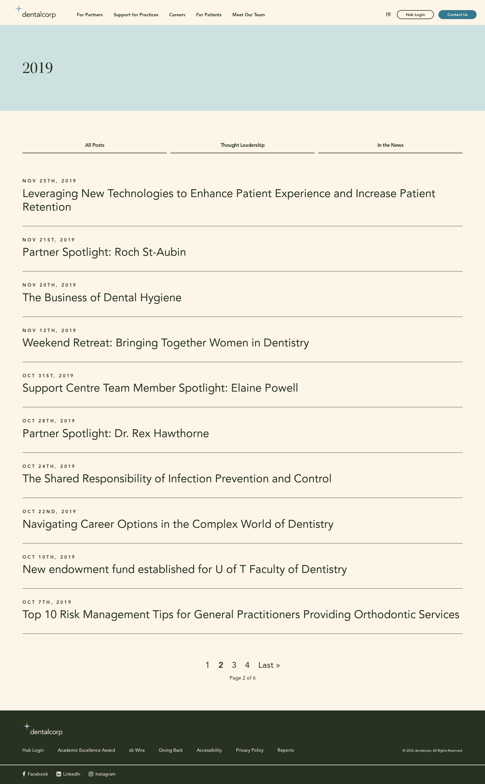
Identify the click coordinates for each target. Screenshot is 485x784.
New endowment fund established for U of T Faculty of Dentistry (184, 570)
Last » (269, 665)
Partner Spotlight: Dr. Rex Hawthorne (115, 434)
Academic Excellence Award (86, 750)
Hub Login (415, 15)
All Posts (94, 145)
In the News (391, 145)
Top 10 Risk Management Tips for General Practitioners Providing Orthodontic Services (240, 615)
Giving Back (171, 750)
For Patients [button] (208, 15)
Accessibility (209, 750)
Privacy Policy (250, 750)
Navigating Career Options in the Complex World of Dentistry (177, 525)
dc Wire (137, 750)
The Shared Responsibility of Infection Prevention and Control (177, 479)
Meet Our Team (248, 15)
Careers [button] (177, 15)
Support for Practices (136, 15)
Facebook (38, 774)
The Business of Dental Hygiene (102, 298)
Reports (286, 750)
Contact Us (457, 15)
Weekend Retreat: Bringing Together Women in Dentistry (165, 343)
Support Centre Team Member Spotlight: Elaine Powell (160, 388)
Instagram (105, 774)
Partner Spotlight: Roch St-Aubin (104, 253)
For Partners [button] (90, 15)
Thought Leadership (242, 145)
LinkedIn (71, 774)
